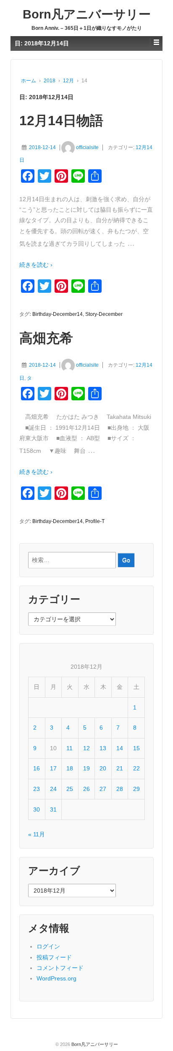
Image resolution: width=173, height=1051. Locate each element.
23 (36, 789)
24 (53, 789)
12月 (68, 81)
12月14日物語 (61, 120)
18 (69, 768)
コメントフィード (60, 967)
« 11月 (36, 834)
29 (136, 789)
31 (53, 809)
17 (53, 768)
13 (103, 748)
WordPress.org (56, 978)
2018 (49, 81)
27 (103, 789)
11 (69, 748)
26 (86, 789)
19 (86, 768)
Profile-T (95, 521)
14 (119, 748)
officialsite (87, 147)
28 (119, 789)
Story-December (104, 314)
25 (69, 789)
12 (86, 748)
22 (136, 768)
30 (36, 809)
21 (119, 768)
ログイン (48, 946)
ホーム (28, 81)
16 (36, 768)
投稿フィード (54, 957)
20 (103, 768)
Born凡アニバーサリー (87, 14)
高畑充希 (46, 338)
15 (136, 748)
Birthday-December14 (57, 314)
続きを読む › (35, 264)
